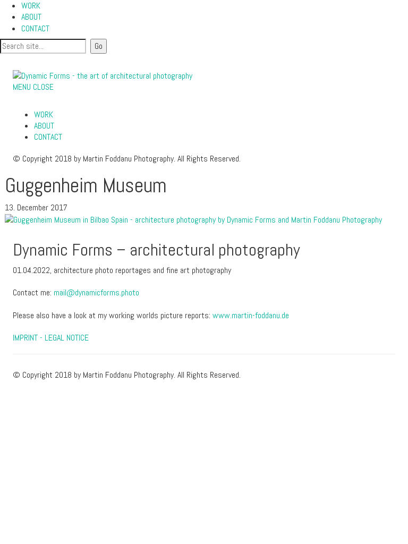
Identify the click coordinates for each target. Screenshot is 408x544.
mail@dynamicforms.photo (96, 292)
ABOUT (31, 16)
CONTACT (35, 28)
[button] (33, 86)
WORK (30, 5)
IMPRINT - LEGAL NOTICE (51, 337)
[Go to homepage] (102, 75)
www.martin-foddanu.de (250, 315)
